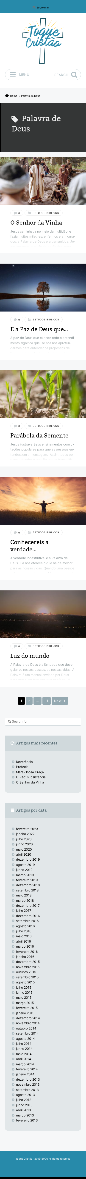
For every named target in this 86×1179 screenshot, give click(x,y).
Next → (59, 701)
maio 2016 (24, 936)
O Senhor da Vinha (36, 222)
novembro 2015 (28, 967)
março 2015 (25, 1003)
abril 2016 (23, 941)
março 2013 (25, 1115)
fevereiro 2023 (27, 829)
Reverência (24, 762)
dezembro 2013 (28, 1079)
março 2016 (25, 946)
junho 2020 (24, 844)
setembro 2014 (27, 1033)
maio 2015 (24, 997)
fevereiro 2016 (27, 952)
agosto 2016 (25, 926)
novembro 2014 (28, 1023)
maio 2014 (24, 1054)
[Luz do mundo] (43, 614)
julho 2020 (24, 839)
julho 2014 (23, 1043)
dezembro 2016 (28, 916)
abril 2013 (23, 1110)
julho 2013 (23, 1100)
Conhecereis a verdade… (29, 546)
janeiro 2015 (25, 1013)
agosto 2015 (25, 982)
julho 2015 (23, 987)
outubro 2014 (26, 1028)
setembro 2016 (27, 921)
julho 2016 (23, 931)
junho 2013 (24, 1105)
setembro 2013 (27, 1090)
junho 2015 (24, 992)
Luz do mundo (29, 655)
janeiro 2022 (25, 834)
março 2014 (25, 1064)
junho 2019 (24, 870)
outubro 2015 (26, 972)
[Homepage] (43, 41)
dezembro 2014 (28, 1018)
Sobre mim (43, 7)
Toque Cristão (24, 1158)
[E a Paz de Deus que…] (43, 288)
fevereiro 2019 (27, 880)
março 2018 (25, 900)
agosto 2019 (25, 865)
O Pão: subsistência (31, 777)
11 (46, 701)
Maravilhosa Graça (30, 772)
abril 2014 (23, 1059)
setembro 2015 (27, 977)
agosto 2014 (25, 1038)
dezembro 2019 (28, 859)
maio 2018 (24, 895)
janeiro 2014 (25, 1074)
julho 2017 (23, 910)
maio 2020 (24, 849)
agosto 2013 (25, 1095)
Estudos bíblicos (46, 213)
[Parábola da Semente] (43, 394)
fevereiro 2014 (27, 1069)
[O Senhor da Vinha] (43, 181)
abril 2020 (23, 854)
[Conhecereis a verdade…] (43, 501)
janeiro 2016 (25, 957)
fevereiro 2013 (27, 1120)
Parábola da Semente (39, 435)
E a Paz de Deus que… (39, 329)
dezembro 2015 (28, 962)
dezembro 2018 (28, 885)
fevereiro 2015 (27, 1008)
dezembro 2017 (28, 905)
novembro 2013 (28, 1084)
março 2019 (25, 875)
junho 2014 (24, 1049)
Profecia (22, 767)
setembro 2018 (27, 890)
